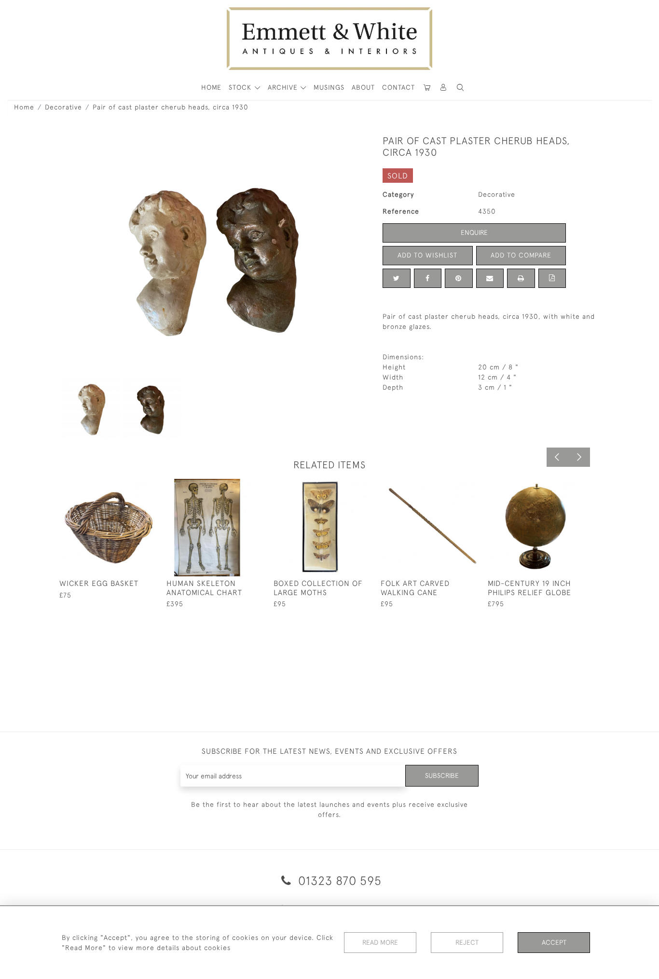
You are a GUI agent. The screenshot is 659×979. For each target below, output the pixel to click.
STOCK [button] (241, 87)
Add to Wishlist (427, 255)
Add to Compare (521, 255)
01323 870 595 (338, 880)
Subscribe (442, 775)
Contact (398, 87)
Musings (329, 87)
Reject (467, 942)
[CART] (427, 87)
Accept (554, 942)
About (363, 87)
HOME (211, 87)
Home (24, 107)
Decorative (63, 107)
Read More (380, 942)
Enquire (474, 232)
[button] (460, 87)
